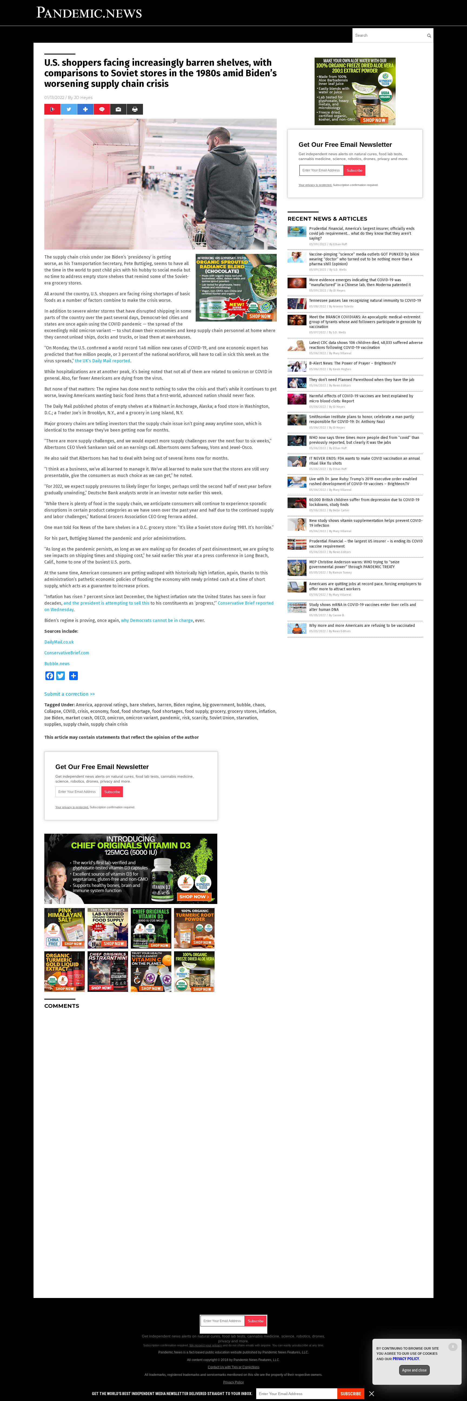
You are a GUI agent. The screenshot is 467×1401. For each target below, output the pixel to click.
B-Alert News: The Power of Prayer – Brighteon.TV (352, 363)
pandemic (170, 717)
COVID (69, 711)
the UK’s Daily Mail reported (102, 360)
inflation (267, 711)
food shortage (136, 711)
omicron (115, 717)
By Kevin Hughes (340, 369)
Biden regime (187, 704)
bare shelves (142, 704)
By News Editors (340, 385)
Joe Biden (53, 717)
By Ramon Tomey (340, 572)
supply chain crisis (109, 724)
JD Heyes (83, 97)
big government (218, 704)
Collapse (52, 711)
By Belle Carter (339, 510)
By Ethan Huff (338, 244)
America (84, 704)
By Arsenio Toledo (341, 306)
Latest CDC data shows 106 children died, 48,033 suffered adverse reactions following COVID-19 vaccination (366, 345)
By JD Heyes (337, 290)
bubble (243, 704)
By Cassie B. (337, 615)
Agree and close (414, 1370)
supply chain (76, 724)
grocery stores (242, 711)
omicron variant (142, 717)
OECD (99, 717)
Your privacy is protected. (72, 807)
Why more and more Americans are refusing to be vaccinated (362, 625)
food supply (196, 711)
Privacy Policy (233, 1382)
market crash (78, 717)
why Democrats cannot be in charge (157, 620)
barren (164, 704)
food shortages (167, 711)
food (114, 711)
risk (186, 717)
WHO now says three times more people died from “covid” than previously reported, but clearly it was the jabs (364, 440)
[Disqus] (160, 1081)
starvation (246, 717)
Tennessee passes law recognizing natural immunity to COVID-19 (365, 300)
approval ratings (110, 704)
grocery (217, 711)
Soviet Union (221, 717)
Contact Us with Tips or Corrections (233, 1367)
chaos (259, 704)
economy (99, 711)
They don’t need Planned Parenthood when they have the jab (361, 379)
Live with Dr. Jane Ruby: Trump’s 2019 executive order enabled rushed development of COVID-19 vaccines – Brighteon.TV (363, 481)
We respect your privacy (205, 1345)
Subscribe (351, 1393)
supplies (52, 724)
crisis (83, 711)
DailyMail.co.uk (59, 642)
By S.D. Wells (337, 269)
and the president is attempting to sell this (106, 603)
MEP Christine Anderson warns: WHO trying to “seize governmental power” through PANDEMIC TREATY (354, 564)
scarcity (199, 717)
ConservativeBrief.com (66, 652)
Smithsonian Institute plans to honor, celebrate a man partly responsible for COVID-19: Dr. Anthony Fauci (361, 419)
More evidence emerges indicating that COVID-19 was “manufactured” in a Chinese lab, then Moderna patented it (360, 282)
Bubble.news (57, 663)
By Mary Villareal (340, 353)
